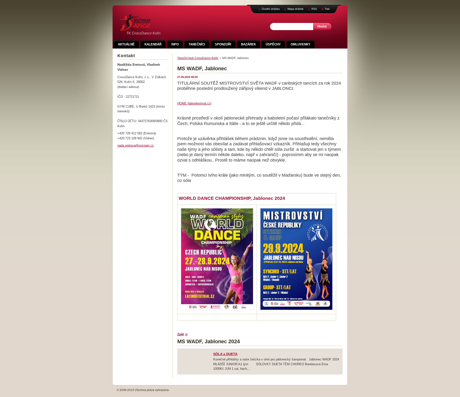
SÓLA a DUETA (225, 354)
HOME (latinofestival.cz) (194, 103)
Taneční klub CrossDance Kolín (197, 58)
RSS (314, 8)
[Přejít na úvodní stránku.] (135, 28)
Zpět (180, 334)
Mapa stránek (296, 8)
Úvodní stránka (271, 8)
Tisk (327, 8)
